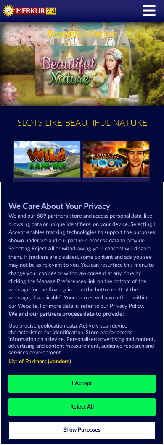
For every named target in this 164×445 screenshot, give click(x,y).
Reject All (81, 407)
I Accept (82, 383)
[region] (82, 313)
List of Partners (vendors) (39, 361)
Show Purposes (82, 430)
